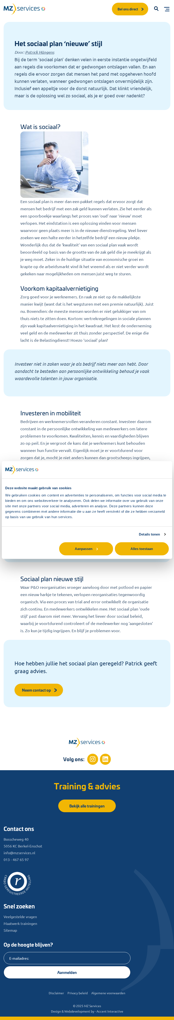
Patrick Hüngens (39, 52)
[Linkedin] (105, 759)
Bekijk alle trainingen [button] (87, 806)
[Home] (87, 742)
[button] (156, 9)
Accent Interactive (110, 1011)
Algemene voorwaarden (108, 993)
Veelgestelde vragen (20, 916)
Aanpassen (83, 548)
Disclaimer (56, 993)
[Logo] (24, 9)
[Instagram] (92, 759)
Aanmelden (67, 972)
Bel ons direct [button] (128, 9)
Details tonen (149, 534)
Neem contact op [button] (36, 690)
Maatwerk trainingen (20, 923)
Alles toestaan (141, 548)
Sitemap (10, 930)
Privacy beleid (78, 993)
